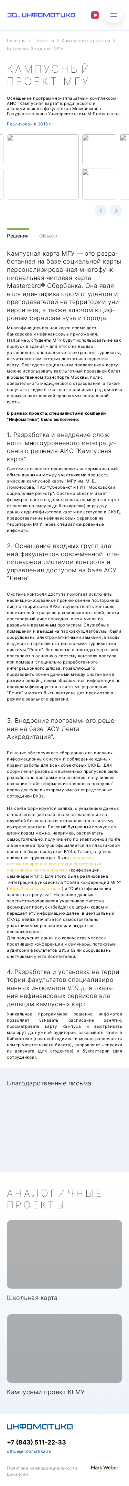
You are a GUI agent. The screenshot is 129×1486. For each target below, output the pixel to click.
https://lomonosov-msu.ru (35, 888)
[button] (101, 211)
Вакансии (17, 1474)
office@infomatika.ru (29, 1451)
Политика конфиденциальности (42, 1468)
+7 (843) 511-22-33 (36, 1442)
